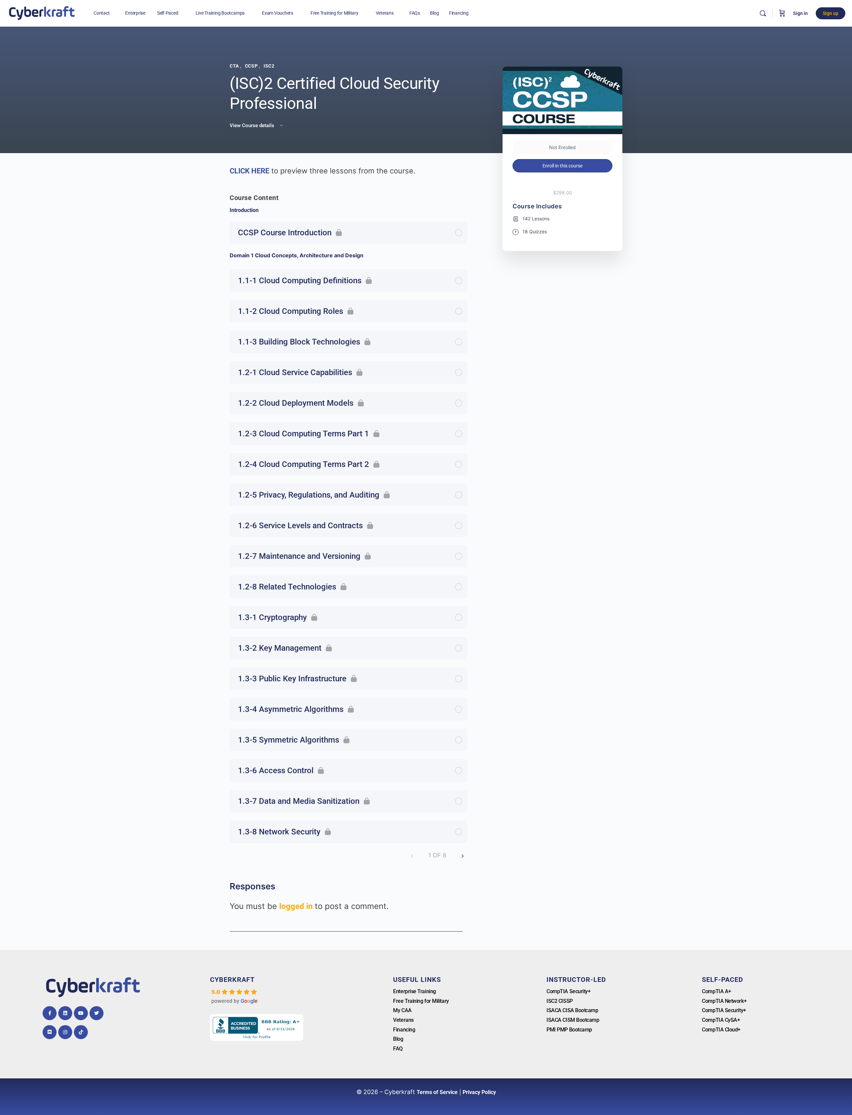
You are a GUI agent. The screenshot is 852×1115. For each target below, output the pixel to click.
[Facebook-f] (50, 1013)
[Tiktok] (81, 1032)
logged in (296, 906)
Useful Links (417, 980)
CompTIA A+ (716, 991)
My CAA (402, 1010)
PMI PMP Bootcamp (569, 1029)
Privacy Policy (479, 1092)
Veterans (403, 1020)
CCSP (252, 66)
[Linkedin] (65, 1013)
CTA (235, 66)
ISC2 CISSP (559, 1001)
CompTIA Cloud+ (721, 1029)
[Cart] (782, 13)
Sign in (800, 13)
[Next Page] (462, 855)
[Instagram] (65, 1032)
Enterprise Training (414, 991)
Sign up (830, 13)
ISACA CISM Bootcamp (572, 1020)
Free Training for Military (421, 1001)
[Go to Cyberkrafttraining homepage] (42, 12)
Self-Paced (722, 980)
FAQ (398, 1048)
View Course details (253, 125)
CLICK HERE (249, 171)
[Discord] (50, 1032)
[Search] (762, 13)
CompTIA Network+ (724, 1001)
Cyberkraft (232, 980)
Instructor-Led (576, 980)
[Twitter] (97, 1013)
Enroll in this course (562, 165)
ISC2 (269, 66)
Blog (398, 1039)
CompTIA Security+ (568, 991)
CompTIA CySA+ (721, 1020)
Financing (404, 1029)
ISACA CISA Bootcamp (572, 1010)
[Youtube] (81, 1013)
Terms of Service (437, 1092)
